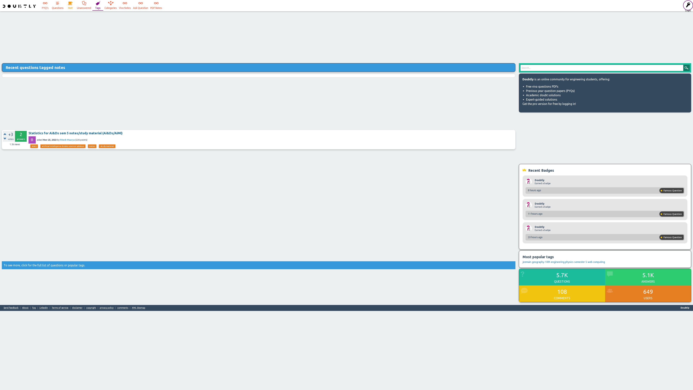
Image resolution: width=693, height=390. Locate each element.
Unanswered (84, 7)
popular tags (76, 265)
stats (34, 146)
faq (34, 308)
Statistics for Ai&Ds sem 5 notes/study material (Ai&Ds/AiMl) (76, 133)
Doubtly (539, 180)
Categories (110, 7)
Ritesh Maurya (67, 140)
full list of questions (50, 265)
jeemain (527, 262)
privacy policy (107, 308)
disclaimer (77, 308)
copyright (91, 308)
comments (122, 308)
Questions (58, 7)
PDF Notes (156, 7)
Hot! (70, 7)
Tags (98, 7)
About (25, 308)
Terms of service (60, 308)
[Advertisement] (346, 36)
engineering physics (562, 262)
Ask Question (140, 7)
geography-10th (541, 262)
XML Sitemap (138, 308)
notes (92, 146)
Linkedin (44, 308)
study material (107, 146)
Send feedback (11, 308)
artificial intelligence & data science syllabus (63, 146)
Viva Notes (125, 7)
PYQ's (45, 7)
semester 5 (580, 262)
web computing (596, 262)
